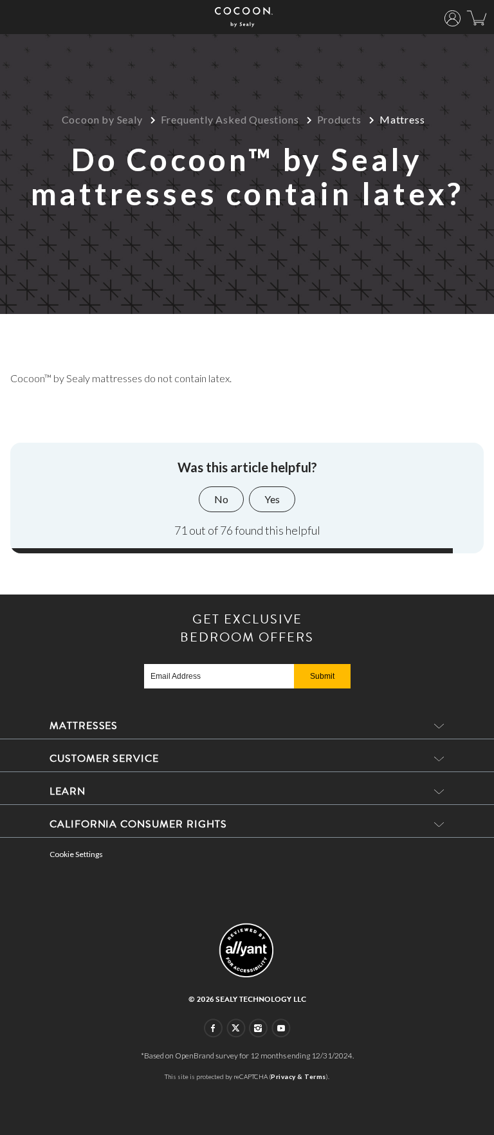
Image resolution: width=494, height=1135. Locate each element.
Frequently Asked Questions (230, 119)
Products (339, 119)
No (221, 499)
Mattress (402, 119)
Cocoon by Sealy (102, 119)
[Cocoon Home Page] (244, 17)
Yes (272, 499)
